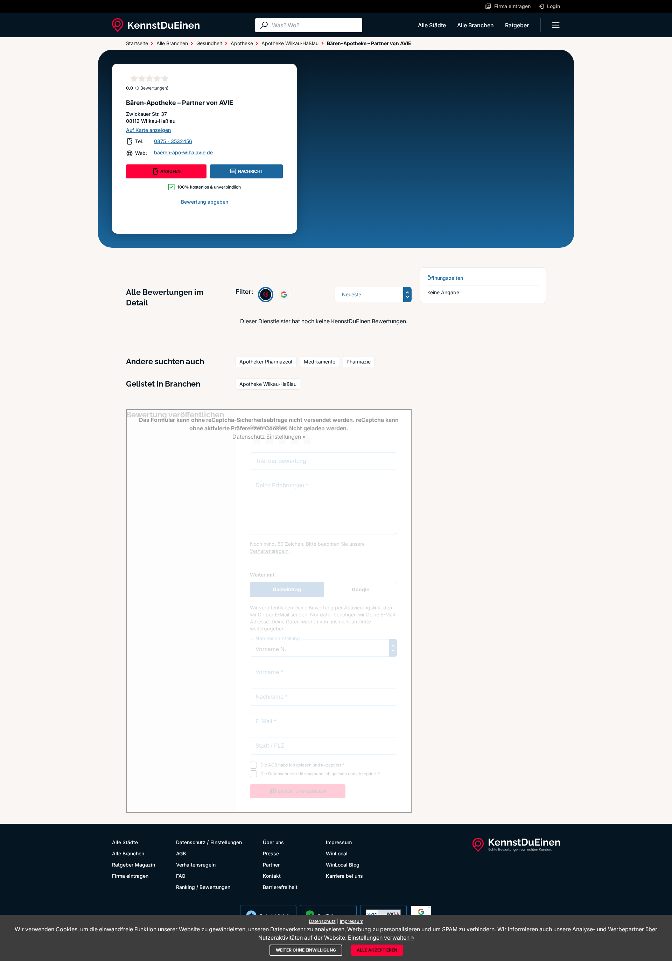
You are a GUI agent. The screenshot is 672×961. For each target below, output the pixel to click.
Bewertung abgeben (204, 202)
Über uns (273, 842)
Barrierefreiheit (280, 887)
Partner (271, 865)
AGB (181, 853)
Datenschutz (190, 842)
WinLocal (337, 853)
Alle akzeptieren (377, 950)
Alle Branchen (475, 25)
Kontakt (272, 876)
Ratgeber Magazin (133, 865)
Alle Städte (432, 25)
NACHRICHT (250, 171)
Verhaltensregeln (196, 865)
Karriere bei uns (344, 876)
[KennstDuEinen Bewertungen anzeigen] (265, 294)
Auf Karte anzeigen (148, 130)
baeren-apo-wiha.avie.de (183, 152)
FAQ (181, 876)
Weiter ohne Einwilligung (306, 950)
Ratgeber (517, 25)
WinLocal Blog (342, 865)
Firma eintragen (130, 876)
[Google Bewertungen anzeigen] (283, 294)
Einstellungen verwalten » (381, 937)
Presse (271, 853)
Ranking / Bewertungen (203, 887)
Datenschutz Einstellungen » (269, 436)
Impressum (339, 842)
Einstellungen (226, 842)
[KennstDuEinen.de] (156, 25)
